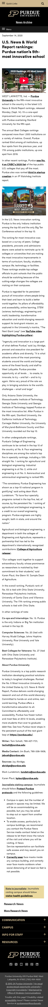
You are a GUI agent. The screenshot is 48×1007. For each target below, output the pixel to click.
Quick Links (11, 3)
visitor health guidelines (19, 895)
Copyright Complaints (16, 989)
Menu (8, 29)
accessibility (11, 1000)
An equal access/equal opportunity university (25, 985)
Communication (13, 920)
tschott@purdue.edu (13, 744)
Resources (10, 942)
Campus (7, 927)
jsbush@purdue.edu (13, 755)
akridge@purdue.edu (14, 765)
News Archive (24, 22)
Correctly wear (15, 857)
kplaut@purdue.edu (27, 778)
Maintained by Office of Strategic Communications (24, 991)
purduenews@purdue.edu (29, 1003)
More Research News (16, 910)
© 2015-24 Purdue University (19, 983)
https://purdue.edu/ (21, 734)
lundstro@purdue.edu (33, 771)
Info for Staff (12, 934)
